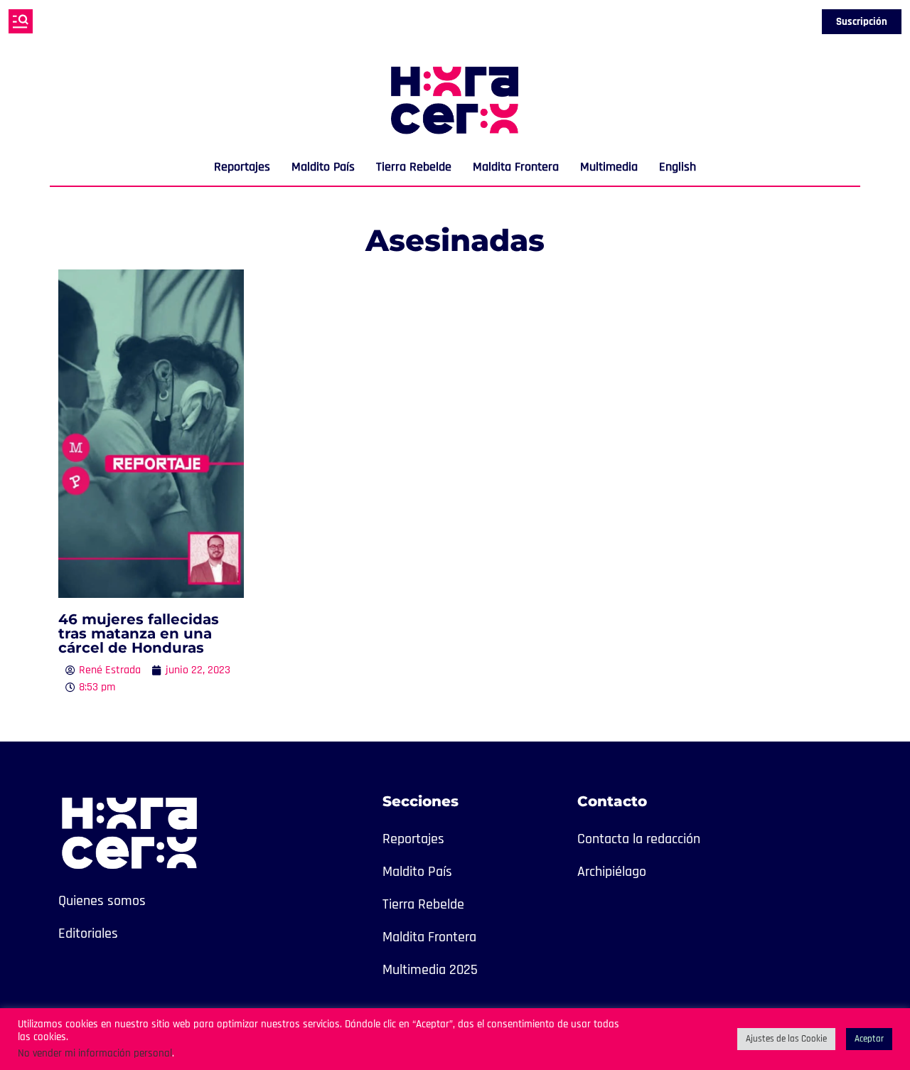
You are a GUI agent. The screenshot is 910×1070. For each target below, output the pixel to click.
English (677, 167)
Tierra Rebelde (413, 167)
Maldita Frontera (516, 167)
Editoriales (88, 933)
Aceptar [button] (869, 1038)
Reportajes (242, 167)
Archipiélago (611, 871)
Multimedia (609, 167)
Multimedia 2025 (430, 970)
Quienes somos (102, 901)
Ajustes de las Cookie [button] (786, 1038)
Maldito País (323, 167)
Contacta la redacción (638, 839)
